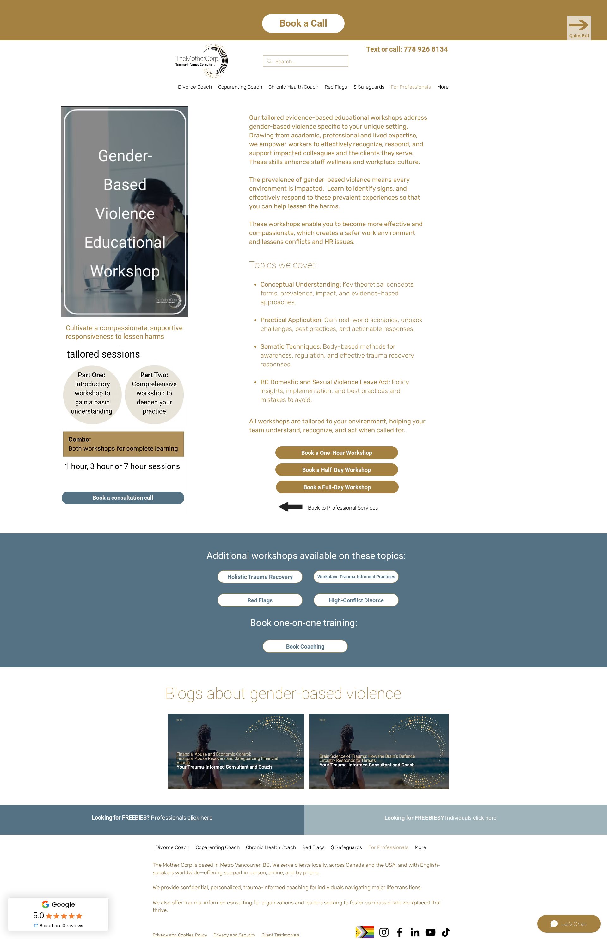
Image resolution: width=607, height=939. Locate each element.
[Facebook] (399, 932)
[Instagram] (384, 932)
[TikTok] (446, 932)
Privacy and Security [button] (234, 935)
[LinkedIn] (415, 932)
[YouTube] (430, 932)
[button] (180, 935)
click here (199, 817)
